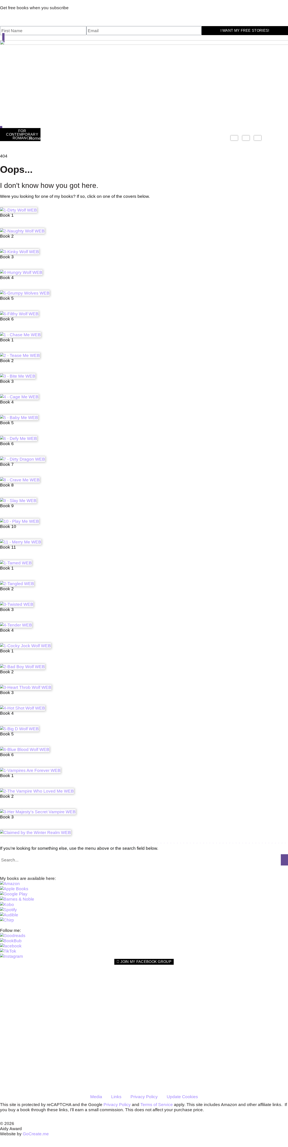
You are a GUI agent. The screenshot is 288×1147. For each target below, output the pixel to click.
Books (56, 138)
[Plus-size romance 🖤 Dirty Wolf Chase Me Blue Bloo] (217, 1019)
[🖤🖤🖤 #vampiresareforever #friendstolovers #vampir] (168, 1006)
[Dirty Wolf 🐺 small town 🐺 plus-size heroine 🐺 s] (71, 1004)
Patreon (192, 138)
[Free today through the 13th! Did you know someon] (23, 996)
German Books (247, 139)
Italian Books (258, 139)
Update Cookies (182, 1096)
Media (96, 1096)
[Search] (284, 859)
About (114, 138)
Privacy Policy (144, 1096)
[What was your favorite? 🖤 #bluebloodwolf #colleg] (265, 1027)
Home (35, 138)
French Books (235, 139)
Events (141, 138)
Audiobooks (88, 138)
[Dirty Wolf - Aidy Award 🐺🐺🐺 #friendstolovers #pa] (120, 1004)
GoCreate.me (36, 1133)
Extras (164, 138)
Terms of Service (156, 1104)
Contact (216, 138)
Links (116, 1096)
